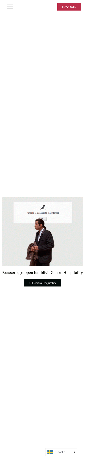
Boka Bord (69, 7)
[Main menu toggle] (10, 7)
